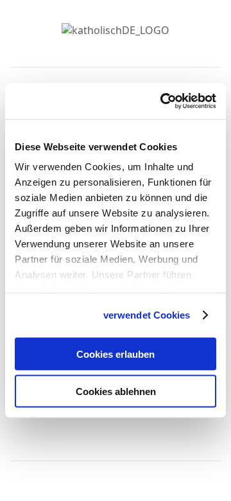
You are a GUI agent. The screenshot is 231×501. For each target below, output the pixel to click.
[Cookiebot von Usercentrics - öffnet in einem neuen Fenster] (163, 101)
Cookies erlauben (115, 353)
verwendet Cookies (147, 315)
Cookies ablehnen (116, 391)
